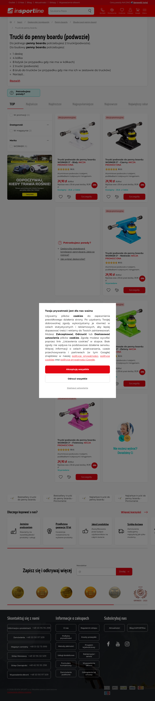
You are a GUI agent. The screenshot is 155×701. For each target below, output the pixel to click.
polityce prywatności (85, 356)
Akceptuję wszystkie (77, 369)
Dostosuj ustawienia (77, 388)
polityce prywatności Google (77, 359)
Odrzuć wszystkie (77, 378)
